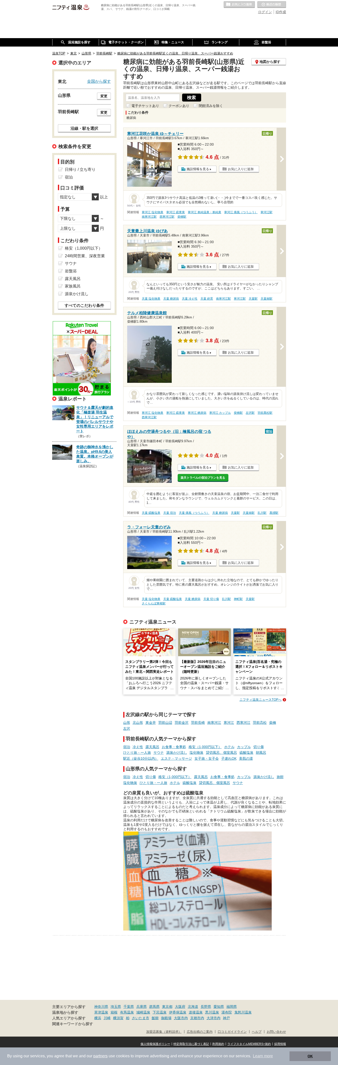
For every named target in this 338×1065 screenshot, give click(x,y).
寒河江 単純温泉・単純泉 (204, 212)
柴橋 (272, 723)
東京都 (167, 1007)
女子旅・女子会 (206, 758)
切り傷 (258, 747)
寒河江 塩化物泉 (152, 212)
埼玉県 (116, 1007)
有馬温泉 (127, 1012)
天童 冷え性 (189, 298)
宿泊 (126, 747)
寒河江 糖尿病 (197, 413)
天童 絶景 (206, 298)
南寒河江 (214, 723)
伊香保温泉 (177, 1012)
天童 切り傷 (211, 599)
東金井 (150, 723)
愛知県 (219, 1007)
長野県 (206, 1007)
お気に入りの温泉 (239, 4)
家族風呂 (73, 286)
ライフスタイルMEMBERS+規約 (249, 1044)
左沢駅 (250, 413)
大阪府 (180, 1007)
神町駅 (238, 599)
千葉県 (128, 1007)
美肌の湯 (246, 758)
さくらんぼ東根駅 (154, 603)
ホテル (229, 747)
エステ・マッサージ (176, 758)
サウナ (158, 752)
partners (100, 1056)
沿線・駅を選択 (84, 128)
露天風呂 (152, 747)
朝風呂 (261, 752)
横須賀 (118, 1018)
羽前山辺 (165, 723)
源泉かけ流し (176, 752)
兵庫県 (141, 1007)
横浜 (97, 1018)
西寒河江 (243, 723)
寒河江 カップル (220, 413)
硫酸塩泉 (246, 752)
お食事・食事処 (174, 747)
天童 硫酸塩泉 (151, 513)
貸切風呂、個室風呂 (221, 752)
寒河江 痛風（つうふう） (241, 212)
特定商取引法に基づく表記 (191, 1044)
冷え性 (138, 747)
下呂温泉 (160, 1012)
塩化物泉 (196, 752)
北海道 (193, 1007)
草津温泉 (101, 1012)
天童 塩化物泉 (151, 298)
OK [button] (310, 1056)
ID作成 (281, 12)
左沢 (126, 728)
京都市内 (197, 1018)
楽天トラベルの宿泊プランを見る (203, 477)
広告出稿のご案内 (200, 1032)
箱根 (114, 1012)
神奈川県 (101, 1007)
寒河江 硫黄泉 (175, 212)
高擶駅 (273, 513)
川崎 (107, 1018)
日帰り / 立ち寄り (80, 169)
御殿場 (166, 1018)
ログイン (265, 12)
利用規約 (218, 1044)
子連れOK (229, 758)
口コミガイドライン (232, 1032)
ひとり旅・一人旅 (137, 752)
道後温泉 (196, 1012)
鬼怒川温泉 (243, 1012)
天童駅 (253, 298)
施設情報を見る (198, 169)
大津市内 (213, 1018)
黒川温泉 (212, 1012)
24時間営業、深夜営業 (85, 256)
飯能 (155, 1018)
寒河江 (229, 723)
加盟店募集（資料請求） (164, 1032)
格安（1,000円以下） (205, 747)
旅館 (280, 777)
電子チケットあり (145, 106)
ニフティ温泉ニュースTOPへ (261, 699)
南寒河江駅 (149, 216)
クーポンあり (179, 106)
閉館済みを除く (211, 106)
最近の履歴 (271, 4)
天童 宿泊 (169, 513)
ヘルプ (257, 1032)
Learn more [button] (263, 1056)
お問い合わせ (276, 1032)
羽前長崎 (198, 723)
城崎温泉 (143, 1012)
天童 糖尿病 (171, 298)
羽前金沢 (182, 723)
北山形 (138, 723)
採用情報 (280, 1044)
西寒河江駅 (167, 216)
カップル (244, 747)
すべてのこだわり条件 (84, 305)
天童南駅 (266, 298)
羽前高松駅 (265, 413)
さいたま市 (140, 1018)
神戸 (226, 1018)
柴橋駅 (181, 216)
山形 (126, 723)
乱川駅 (262, 513)
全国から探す (99, 81)
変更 (103, 96)
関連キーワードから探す (72, 1024)
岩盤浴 (71, 271)
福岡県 (231, 1007)
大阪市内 (181, 1018)
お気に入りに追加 (241, 169)
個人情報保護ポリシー (155, 1044)
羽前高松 (260, 723)
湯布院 (226, 1012)
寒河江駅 (266, 212)
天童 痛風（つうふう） (194, 513)
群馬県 (154, 1007)
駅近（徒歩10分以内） (140, 758)
